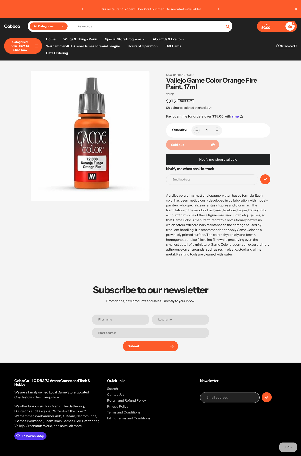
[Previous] (83, 9)
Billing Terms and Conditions (128, 418)
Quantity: (179, 130)
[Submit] (267, 397)
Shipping (172, 108)
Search (112, 389)
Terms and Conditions (123, 412)
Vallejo (170, 94)
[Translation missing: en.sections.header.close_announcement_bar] (296, 9)
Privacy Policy (117, 406)
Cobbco (12, 26)
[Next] (218, 9)
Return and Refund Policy (126, 400)
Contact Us (115, 394)
